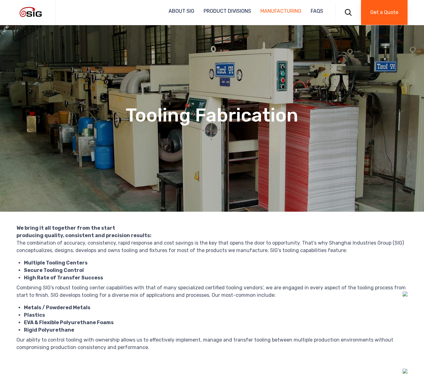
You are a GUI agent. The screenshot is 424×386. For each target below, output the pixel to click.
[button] (384, 12)
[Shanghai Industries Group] (31, 12)
